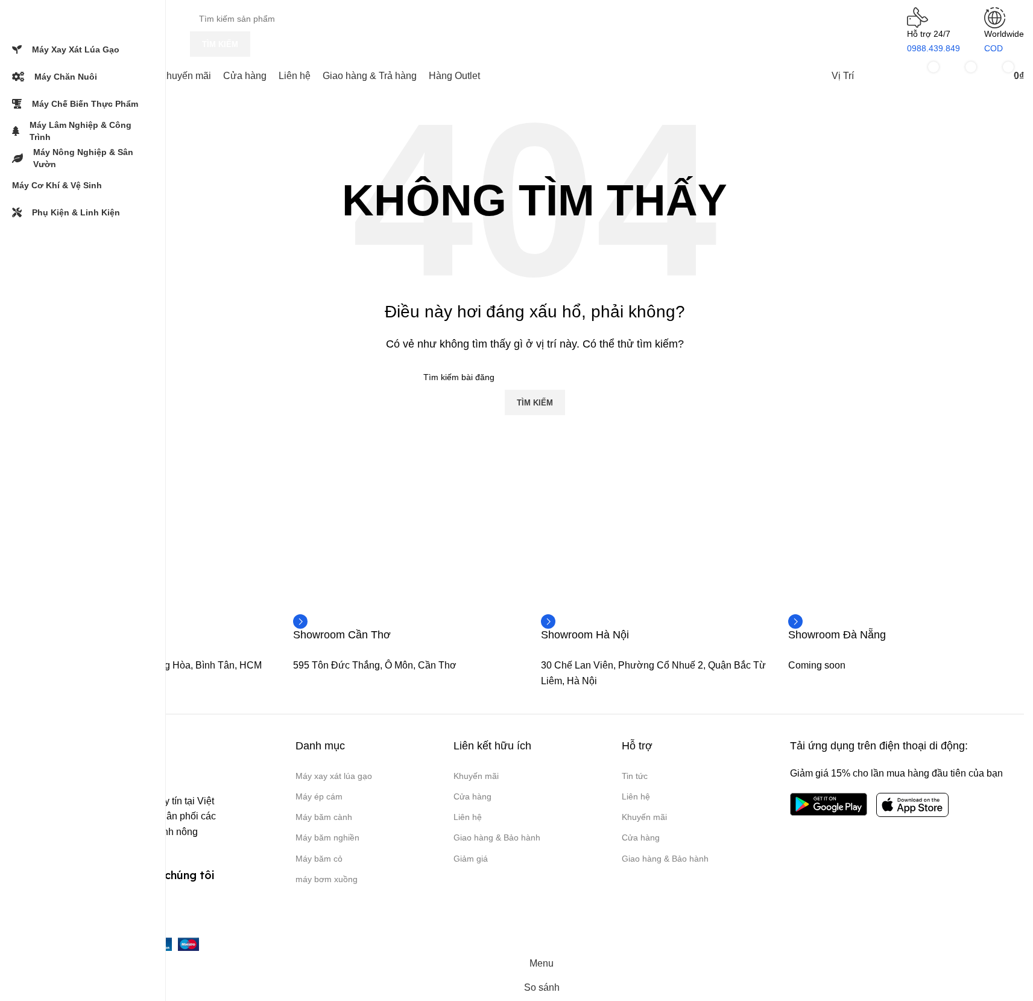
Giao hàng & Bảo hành (496, 837)
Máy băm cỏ (319, 858)
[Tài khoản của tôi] (884, 76)
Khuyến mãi (476, 776)
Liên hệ (467, 817)
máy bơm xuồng (326, 879)
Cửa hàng (472, 796)
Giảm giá (470, 858)
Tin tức (635, 776)
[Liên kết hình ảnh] (828, 804)
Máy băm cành (323, 817)
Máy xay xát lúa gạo (333, 776)
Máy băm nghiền (327, 837)
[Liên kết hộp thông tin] (342, 634)
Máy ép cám (319, 796)
